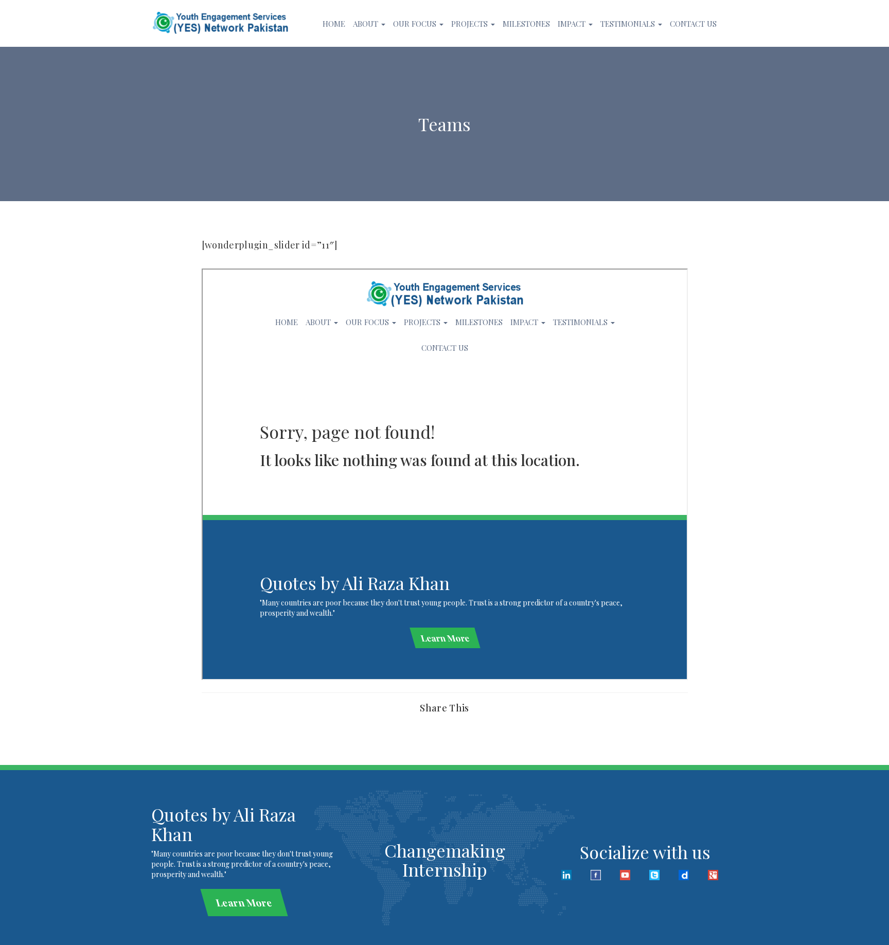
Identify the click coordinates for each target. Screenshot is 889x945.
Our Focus (415, 24)
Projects (470, 24)
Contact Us (693, 24)
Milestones (526, 24)
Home (334, 24)
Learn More (244, 902)
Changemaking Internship (444, 860)
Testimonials (628, 24)
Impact (573, 24)
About (366, 24)
